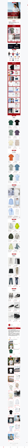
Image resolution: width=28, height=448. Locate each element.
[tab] (10, 337)
